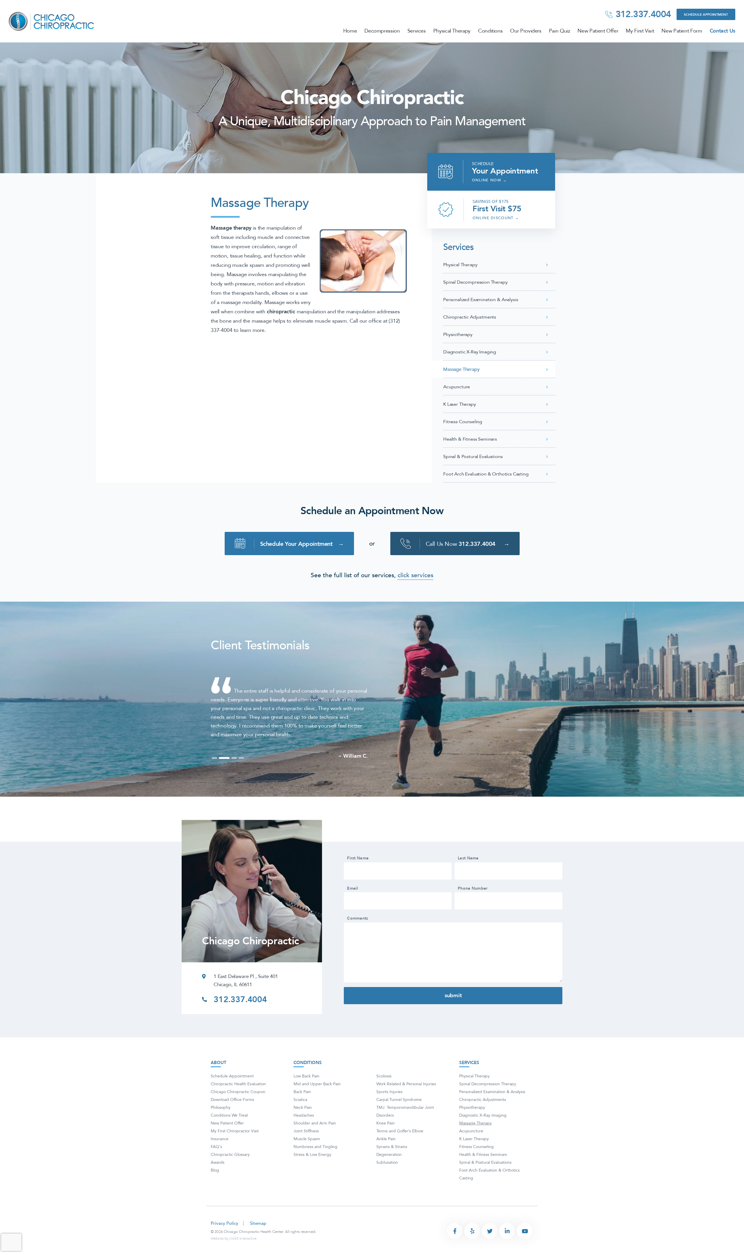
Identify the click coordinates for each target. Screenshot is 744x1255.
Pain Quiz (559, 31)
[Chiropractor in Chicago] (52, 21)
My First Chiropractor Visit (235, 1148)
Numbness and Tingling (315, 1164)
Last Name (468, 876)
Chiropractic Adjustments (469, 317)
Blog (215, 1187)
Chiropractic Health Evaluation (238, 1101)
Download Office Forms (232, 1117)
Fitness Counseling (462, 422)
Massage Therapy (461, 369)
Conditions (490, 31)
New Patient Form (681, 31)
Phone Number (472, 906)
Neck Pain (303, 1125)
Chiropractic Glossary (230, 1172)
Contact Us (722, 31)
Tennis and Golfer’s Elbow (399, 1148)
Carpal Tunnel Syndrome (399, 1117)
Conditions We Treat (229, 1133)
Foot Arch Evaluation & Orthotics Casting (486, 474)
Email (352, 906)
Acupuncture (456, 387)
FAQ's (216, 1164)
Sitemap (258, 1241)
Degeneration (389, 1172)
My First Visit (640, 31)
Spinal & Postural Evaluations (472, 456)
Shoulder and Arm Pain (315, 1140)
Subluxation (387, 1180)
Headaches (304, 1133)
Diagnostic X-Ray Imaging (469, 352)
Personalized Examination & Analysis (480, 299)
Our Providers (525, 31)
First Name (358, 876)
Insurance (219, 1156)
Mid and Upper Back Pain (317, 1101)
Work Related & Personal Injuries (406, 1101)
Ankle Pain (386, 1156)
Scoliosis (383, 1093)
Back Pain (302, 1109)
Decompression (382, 31)
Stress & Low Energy (312, 1172)
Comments (357, 936)
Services (416, 31)
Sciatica (300, 1117)
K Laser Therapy (459, 404)
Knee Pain (385, 1140)
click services (415, 575)
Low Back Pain (306, 1093)
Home (350, 31)
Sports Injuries (389, 1109)
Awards (217, 1180)
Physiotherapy (458, 334)
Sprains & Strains (391, 1164)
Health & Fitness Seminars (470, 439)
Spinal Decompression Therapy (475, 282)
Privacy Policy (224, 1241)
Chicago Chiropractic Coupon (238, 1109)
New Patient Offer (597, 31)
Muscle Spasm (307, 1156)
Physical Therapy (452, 31)
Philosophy (220, 1125)
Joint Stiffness (306, 1148)
